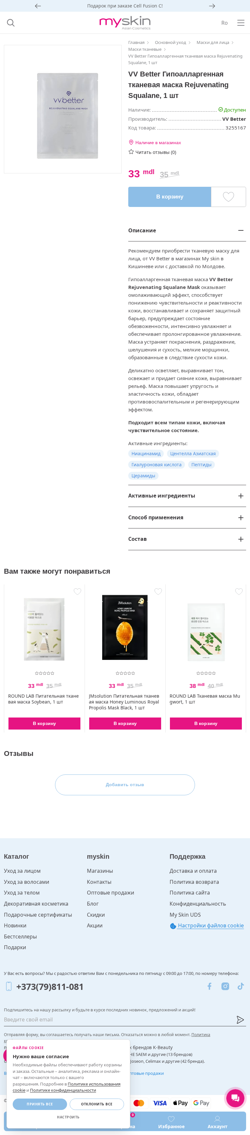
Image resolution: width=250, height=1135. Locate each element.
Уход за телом (22, 892)
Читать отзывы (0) (155, 152)
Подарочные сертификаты (38, 914)
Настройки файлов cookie (210, 925)
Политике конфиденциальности (63, 1090)
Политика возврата (194, 881)
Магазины (100, 870)
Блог (93, 903)
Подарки (15, 947)
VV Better (234, 119)
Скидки (96, 914)
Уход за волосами (26, 881)
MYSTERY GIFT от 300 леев (125, 6)
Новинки (15, 925)
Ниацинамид (146, 453)
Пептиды (201, 464)
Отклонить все (97, 1104)
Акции (95, 925)
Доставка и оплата (193, 870)
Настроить (68, 1117)
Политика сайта (190, 892)
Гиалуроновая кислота (157, 464)
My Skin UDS (185, 914)
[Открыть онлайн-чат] (235, 1098)
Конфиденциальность (198, 903)
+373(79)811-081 (50, 986)
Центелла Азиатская (193, 453)
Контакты (99, 881)
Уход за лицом (22, 870)
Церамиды (143, 475)
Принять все (40, 1104)
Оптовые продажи (110, 892)
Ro (224, 22)
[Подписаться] (240, 1019)
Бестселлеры (20, 936)
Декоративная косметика (36, 903)
